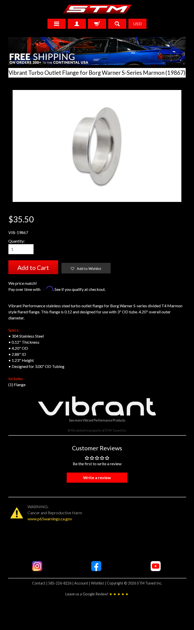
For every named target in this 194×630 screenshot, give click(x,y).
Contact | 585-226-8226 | (53, 583)
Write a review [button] (97, 477)
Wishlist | (99, 583)
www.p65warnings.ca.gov (50, 518)
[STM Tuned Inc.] (97, 9)
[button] (86, 268)
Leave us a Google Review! (97, 594)
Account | (82, 583)
